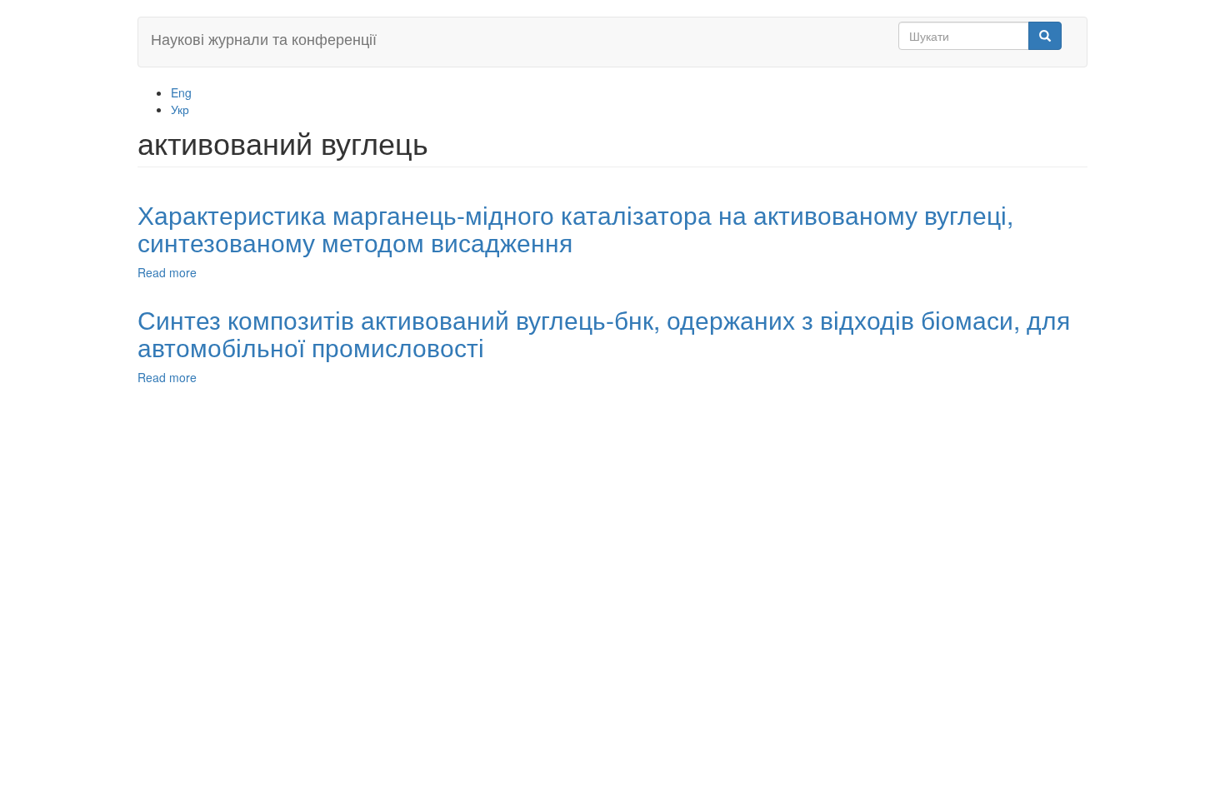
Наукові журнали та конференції (264, 38)
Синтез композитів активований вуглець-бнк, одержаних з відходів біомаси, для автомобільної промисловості (604, 333)
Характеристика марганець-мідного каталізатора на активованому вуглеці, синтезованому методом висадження (575, 228)
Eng (181, 92)
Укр (180, 109)
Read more (167, 272)
